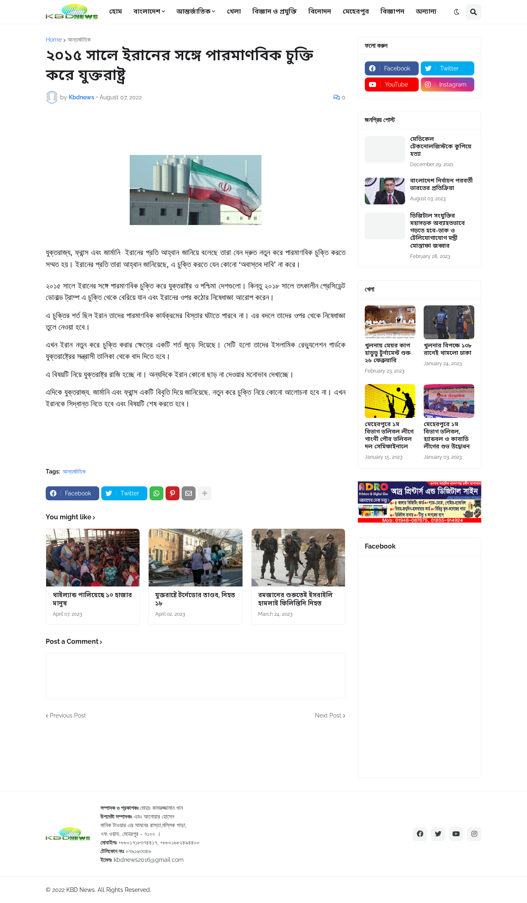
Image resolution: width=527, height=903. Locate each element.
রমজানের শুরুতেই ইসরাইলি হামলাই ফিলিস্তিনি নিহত (295, 600)
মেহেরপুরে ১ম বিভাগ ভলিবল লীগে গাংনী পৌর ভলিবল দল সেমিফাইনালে (389, 436)
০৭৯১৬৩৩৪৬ (138, 851)
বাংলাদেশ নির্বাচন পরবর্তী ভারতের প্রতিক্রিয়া (441, 185)
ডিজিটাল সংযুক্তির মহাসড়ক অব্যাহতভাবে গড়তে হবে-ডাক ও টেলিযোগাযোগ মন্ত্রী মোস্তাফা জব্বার (437, 231)
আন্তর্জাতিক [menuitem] (193, 11)
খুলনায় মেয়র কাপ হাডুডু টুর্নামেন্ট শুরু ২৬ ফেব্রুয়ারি (387, 353)
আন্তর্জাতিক (79, 39)
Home (54, 39)
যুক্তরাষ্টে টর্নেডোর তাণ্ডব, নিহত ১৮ (195, 600)
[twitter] (438, 834)
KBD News (80, 890)
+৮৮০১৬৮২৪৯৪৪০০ (180, 842)
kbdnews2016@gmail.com (149, 859)
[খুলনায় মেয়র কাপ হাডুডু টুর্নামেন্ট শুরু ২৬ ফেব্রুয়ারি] (390, 322)
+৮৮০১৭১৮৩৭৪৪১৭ (138, 842)
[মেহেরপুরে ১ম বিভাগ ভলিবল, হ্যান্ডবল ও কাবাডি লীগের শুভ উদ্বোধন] (449, 401)
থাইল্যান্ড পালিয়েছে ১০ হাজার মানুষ (92, 600)
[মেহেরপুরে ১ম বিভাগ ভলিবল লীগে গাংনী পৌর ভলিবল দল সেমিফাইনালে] (390, 401)
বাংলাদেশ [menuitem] (146, 11)
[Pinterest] (173, 493)
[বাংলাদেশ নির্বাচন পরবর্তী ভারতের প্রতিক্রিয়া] (385, 191)
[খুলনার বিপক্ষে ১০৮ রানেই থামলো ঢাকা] (449, 322)
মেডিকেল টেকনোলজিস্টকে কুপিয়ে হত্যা (440, 147)
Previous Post (68, 715)
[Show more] (205, 493)
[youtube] (456, 834)
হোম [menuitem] (115, 11)
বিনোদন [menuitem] (319, 11)
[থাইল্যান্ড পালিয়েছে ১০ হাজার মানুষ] (93, 557)
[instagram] (474, 834)
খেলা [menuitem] (234, 11)
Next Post (328, 715)
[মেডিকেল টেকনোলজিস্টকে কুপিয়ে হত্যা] (385, 149)
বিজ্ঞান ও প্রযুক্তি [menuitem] (274, 11)
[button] (457, 12)
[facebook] (420, 834)
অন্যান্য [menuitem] (426, 11)
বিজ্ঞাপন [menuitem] (392, 11)
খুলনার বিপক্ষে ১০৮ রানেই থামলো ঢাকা (447, 349)
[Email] (189, 493)
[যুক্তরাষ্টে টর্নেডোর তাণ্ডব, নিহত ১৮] (195, 557)
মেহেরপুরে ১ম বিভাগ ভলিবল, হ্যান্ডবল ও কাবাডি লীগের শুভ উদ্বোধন (447, 436)
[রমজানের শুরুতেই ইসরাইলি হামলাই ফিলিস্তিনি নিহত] (298, 557)
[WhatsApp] (156, 493)
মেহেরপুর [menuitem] (356, 11)
